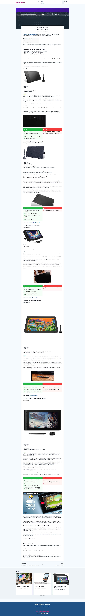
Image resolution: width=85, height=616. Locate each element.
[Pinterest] (63, 3)
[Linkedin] (66, 1)
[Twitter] (65, 1)
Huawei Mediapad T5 (33, 297)
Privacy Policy (47, 604)
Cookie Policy (37, 606)
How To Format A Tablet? (59, 564)
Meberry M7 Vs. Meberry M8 (34, 222)
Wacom (47, 98)
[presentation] (24, 578)
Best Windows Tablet (40, 586)
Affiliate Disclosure (46, 606)
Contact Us (41, 604)
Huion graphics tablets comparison (30, 34)
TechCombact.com (44, 613)
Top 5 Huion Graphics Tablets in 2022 (30, 39)
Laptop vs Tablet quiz (32, 1)
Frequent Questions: (27, 42)
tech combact (40, 31)
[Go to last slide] (17, 584)
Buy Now (24, 93)
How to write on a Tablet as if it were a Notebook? (30, 564)
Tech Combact (57, 589)
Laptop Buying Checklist (42, 1)
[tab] (41, 595)
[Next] (68, 584)
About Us (42, 3)
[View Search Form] (61, 2)
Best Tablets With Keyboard (23, 586)
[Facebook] (63, 1)
